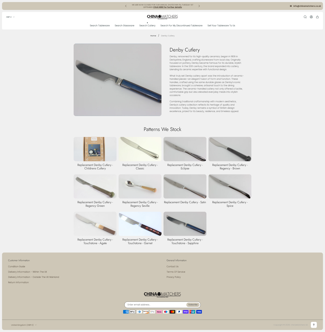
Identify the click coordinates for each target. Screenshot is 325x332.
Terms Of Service (176, 271)
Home (153, 35)
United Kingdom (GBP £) (22, 325)
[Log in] (311, 17)
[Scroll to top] (314, 325)
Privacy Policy (174, 277)
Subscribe (193, 305)
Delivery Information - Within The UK (27, 271)
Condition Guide (16, 266)
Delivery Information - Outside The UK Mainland (33, 277)
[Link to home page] (162, 295)
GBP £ (9, 17)
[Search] (305, 17)
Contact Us (172, 266)
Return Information (18, 282)
